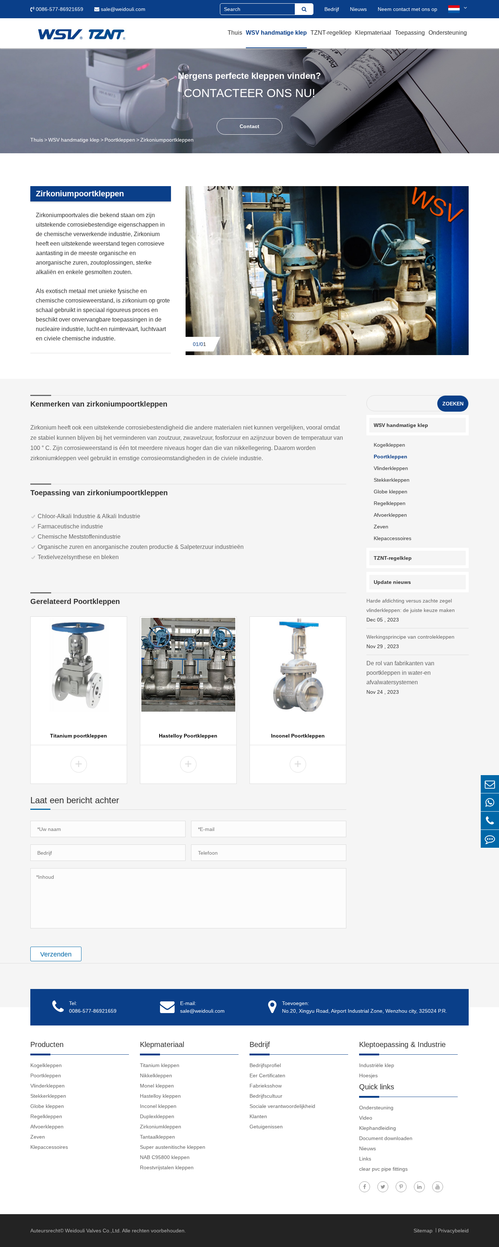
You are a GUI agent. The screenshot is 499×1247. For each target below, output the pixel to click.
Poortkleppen (119, 140)
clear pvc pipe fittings (383, 1169)
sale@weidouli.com (122, 9)
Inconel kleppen (158, 1106)
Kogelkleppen (389, 445)
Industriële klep (376, 1065)
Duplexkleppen (157, 1116)
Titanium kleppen (159, 1065)
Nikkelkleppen (156, 1075)
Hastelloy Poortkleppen (188, 736)
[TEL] (490, 821)
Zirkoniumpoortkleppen (167, 140)
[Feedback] (490, 839)
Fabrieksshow (266, 1086)
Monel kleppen (157, 1086)
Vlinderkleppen (391, 468)
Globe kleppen (390, 491)
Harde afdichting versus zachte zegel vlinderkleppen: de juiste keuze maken (410, 610)
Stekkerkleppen (392, 480)
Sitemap (424, 1230)
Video (365, 1118)
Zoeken (453, 404)
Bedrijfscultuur (266, 1096)
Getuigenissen (266, 1126)
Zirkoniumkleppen (160, 1126)
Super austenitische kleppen (172, 1147)
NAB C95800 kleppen (165, 1157)
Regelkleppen (389, 503)
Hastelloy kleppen (160, 1096)
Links (365, 1159)
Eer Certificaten (267, 1075)
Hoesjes (368, 1075)
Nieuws (358, 9)
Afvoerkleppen (390, 515)
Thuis (235, 33)
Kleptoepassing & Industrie (402, 1044)
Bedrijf (331, 9)
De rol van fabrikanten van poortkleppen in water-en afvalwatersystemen (400, 677)
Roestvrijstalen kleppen (167, 1167)
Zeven (381, 527)
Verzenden (56, 954)
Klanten (258, 1116)
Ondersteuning (447, 33)
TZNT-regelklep (331, 33)
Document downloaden (385, 1138)
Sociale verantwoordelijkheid (282, 1106)
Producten (47, 1044)
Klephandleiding (377, 1128)
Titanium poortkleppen (78, 736)
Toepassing (410, 33)
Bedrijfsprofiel (265, 1065)
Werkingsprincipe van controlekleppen (410, 641)
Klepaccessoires (392, 538)
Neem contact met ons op (407, 9)
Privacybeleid (453, 1230)
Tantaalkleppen (157, 1137)
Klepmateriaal (373, 33)
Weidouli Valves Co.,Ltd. (93, 1230)
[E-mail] (490, 784)
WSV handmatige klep (276, 33)
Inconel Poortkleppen (298, 736)
